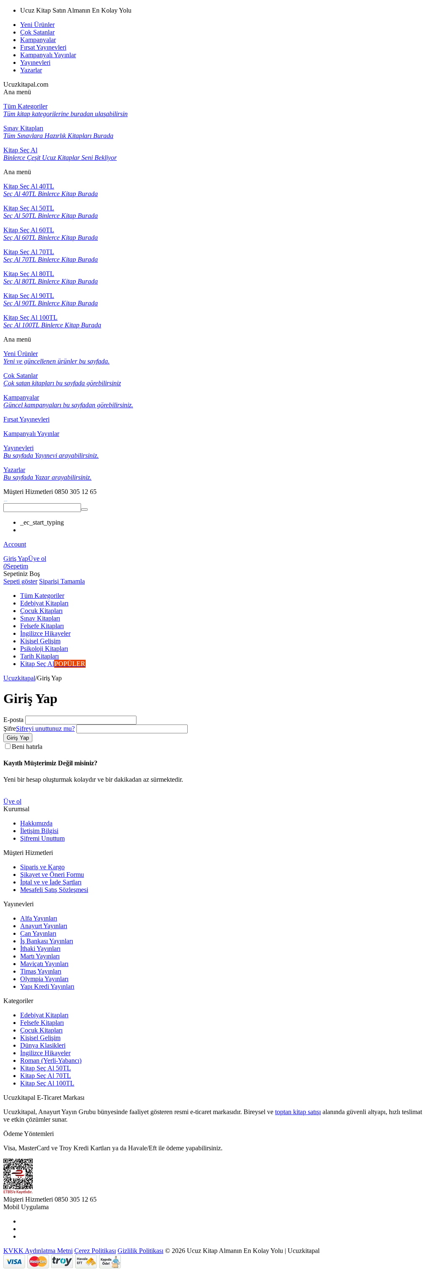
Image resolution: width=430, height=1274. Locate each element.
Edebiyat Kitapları (44, 1015)
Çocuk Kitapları (41, 1030)
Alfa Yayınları (38, 918)
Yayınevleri (35, 62)
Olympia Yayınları (44, 978)
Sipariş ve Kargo (42, 867)
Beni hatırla (27, 746)
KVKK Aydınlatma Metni (38, 1250)
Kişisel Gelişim (40, 1037)
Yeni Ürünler (37, 24)
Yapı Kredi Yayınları (47, 986)
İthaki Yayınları (40, 948)
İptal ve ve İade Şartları (50, 882)
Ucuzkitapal (19, 678)
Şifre (9, 728)
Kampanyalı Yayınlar (48, 54)
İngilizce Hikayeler (45, 1052)
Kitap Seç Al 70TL (45, 1075)
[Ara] (84, 509)
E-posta (13, 719)
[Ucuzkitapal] (5, 499)
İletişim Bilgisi (39, 830)
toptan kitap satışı (298, 1111)
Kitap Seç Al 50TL (45, 1068)
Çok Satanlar (37, 32)
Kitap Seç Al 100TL (47, 1083)
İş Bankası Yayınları (46, 941)
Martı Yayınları (40, 956)
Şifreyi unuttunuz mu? (45, 728)
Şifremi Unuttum (42, 838)
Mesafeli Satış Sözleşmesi (54, 889)
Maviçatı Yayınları (44, 963)
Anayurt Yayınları (43, 925)
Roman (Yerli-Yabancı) (50, 1060)
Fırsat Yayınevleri (43, 47)
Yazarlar (31, 70)
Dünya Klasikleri (43, 1045)
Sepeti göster (20, 581)
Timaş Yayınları (40, 971)
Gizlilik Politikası (140, 1250)
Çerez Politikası (95, 1250)
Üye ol (37, 558)
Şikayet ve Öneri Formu (52, 874)
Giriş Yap (15, 558)
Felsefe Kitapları (42, 1022)
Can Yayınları (38, 933)
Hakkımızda (36, 823)
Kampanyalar (38, 39)
